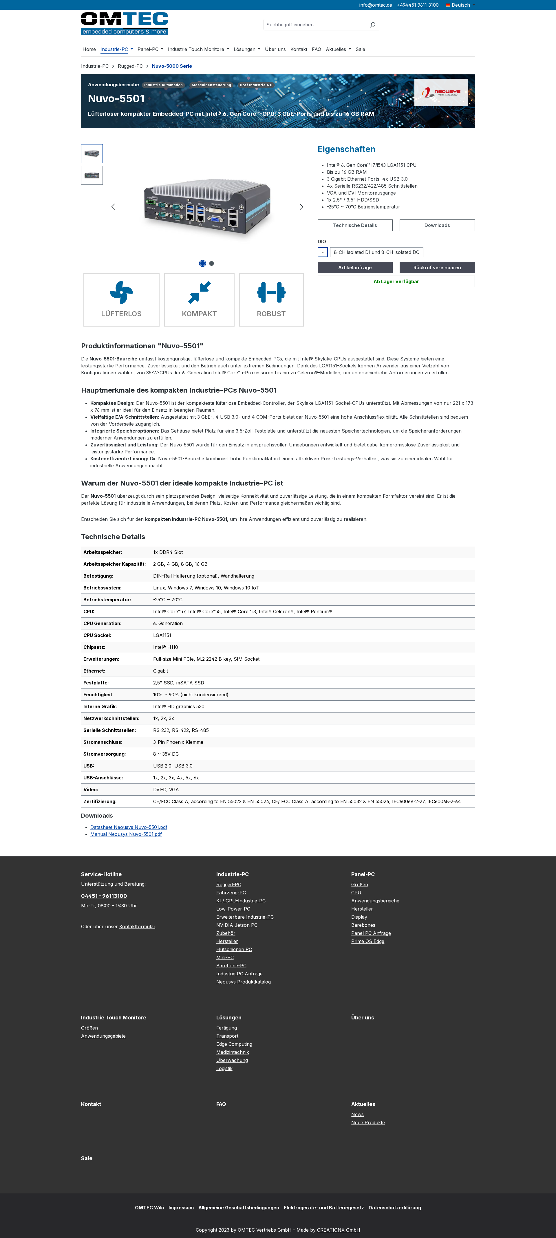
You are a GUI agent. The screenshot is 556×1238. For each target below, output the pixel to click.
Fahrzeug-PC (231, 892)
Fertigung (226, 1028)
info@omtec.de (375, 5)
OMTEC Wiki (149, 1207)
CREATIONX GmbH (338, 1230)
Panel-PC (363, 874)
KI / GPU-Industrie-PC (241, 901)
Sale (86, 1158)
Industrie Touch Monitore (113, 1017)
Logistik (224, 1068)
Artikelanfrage (355, 267)
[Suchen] (372, 24)
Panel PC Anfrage (371, 933)
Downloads (437, 225)
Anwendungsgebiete (103, 1036)
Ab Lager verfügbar (396, 281)
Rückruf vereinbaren (437, 267)
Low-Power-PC (233, 909)
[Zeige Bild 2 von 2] (211, 263)
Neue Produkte (368, 1122)
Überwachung (232, 1060)
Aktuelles (363, 1104)
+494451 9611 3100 (418, 5)
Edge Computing (234, 1044)
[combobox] (315, 24)
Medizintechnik (232, 1052)
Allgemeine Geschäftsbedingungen (238, 1207)
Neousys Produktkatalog (243, 982)
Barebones (363, 925)
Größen (359, 884)
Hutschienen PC (234, 949)
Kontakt (91, 1104)
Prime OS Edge (367, 941)
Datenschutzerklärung (395, 1207)
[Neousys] (441, 92)
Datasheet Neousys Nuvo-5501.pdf (128, 827)
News (357, 1114)
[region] (193, 206)
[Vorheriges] (113, 206)
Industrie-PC (232, 874)
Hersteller (227, 941)
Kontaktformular (137, 926)
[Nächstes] (301, 206)
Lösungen (229, 1017)
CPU (356, 892)
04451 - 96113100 (104, 896)
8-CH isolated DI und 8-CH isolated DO (377, 252)
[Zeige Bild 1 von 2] (202, 263)
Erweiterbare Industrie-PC (245, 917)
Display (359, 917)
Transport (227, 1036)
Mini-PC (225, 957)
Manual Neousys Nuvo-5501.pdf (126, 834)
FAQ (221, 1104)
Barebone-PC (231, 965)
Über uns (362, 1017)
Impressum (181, 1207)
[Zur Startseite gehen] (124, 23)
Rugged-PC (228, 884)
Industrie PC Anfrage (239, 974)
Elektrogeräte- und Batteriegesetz (324, 1207)
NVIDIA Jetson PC (236, 925)
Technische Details (355, 225)
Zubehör (225, 933)
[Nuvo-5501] (207, 206)
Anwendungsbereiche (375, 901)
